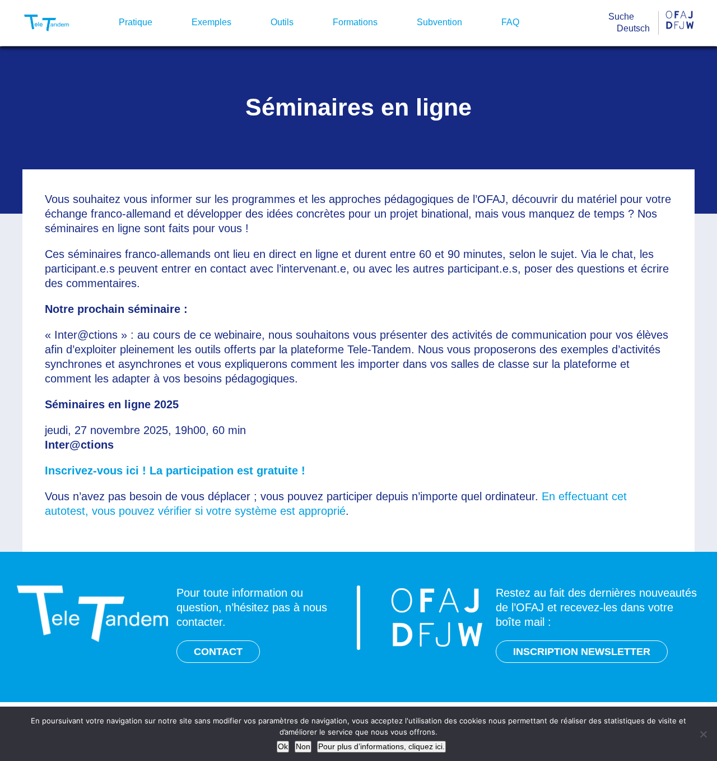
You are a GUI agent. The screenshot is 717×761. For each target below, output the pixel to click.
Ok (283, 746)
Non (303, 746)
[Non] (703, 734)
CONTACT (218, 651)
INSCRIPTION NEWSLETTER (581, 651)
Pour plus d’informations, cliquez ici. (381, 746)
